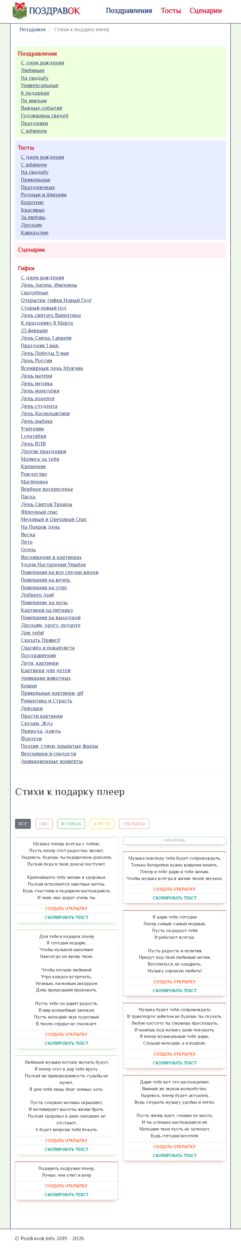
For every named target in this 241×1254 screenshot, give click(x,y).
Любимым (32, 70)
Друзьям (31, 225)
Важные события (41, 108)
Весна (28, 534)
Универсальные (39, 85)
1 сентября (33, 436)
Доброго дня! (37, 595)
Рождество (34, 474)
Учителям (32, 429)
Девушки (32, 708)
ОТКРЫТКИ (134, 823)
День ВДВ (33, 444)
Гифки (26, 268)
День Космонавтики (45, 413)
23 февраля (34, 330)
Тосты (171, 10)
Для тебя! (32, 633)
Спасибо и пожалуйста (48, 648)
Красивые (33, 210)
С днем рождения (42, 63)
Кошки (29, 686)
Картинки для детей (46, 670)
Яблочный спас (39, 512)
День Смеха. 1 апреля (46, 338)
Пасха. (28, 497)
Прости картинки (42, 716)
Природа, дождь (41, 731)
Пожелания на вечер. (46, 580)
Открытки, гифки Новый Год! (56, 300)
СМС (44, 823)
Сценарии (206, 10)
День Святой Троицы (46, 504)
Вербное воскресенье (47, 489)
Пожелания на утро (44, 587)
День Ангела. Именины (49, 285)
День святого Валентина (51, 315)
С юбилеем (34, 131)
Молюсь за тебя (40, 459)
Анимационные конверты (52, 761)
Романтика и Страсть (46, 701)
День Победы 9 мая (45, 353)
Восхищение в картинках (51, 557)
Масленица (34, 482)
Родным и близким (43, 195)
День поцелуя (37, 398)
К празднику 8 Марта (47, 323)
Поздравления (129, 10)
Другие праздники (43, 451)
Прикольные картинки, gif (52, 693)
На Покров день (40, 527)
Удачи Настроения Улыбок (53, 564)
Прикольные (36, 180)
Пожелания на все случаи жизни (59, 572)
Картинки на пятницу (47, 610)
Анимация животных (46, 678)
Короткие (32, 202)
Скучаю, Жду (37, 723)
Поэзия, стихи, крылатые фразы (59, 746)
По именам (34, 100)
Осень (28, 549)
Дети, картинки (39, 663)
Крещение (33, 466)
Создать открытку (66, 908)
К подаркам (35, 93)
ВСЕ (23, 823)
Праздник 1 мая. (40, 345)
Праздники (34, 123)
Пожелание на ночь (44, 602)
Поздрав (54, 11)
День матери (36, 376)
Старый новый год (43, 308)
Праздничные (38, 187)
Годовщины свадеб (44, 115)
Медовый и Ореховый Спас (54, 519)
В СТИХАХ (71, 823)
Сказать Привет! (40, 640)
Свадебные (34, 292)
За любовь (33, 217)
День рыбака (37, 421)
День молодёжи (40, 391)
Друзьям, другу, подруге (51, 625)
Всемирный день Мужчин (52, 368)
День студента (39, 406)
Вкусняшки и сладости (48, 754)
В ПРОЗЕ (102, 823)
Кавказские (34, 233)
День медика (37, 383)
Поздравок (32, 29)
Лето (27, 542)
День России (36, 360)
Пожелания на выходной (51, 617)
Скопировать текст (66, 917)
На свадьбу (34, 78)
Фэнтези (31, 739)
